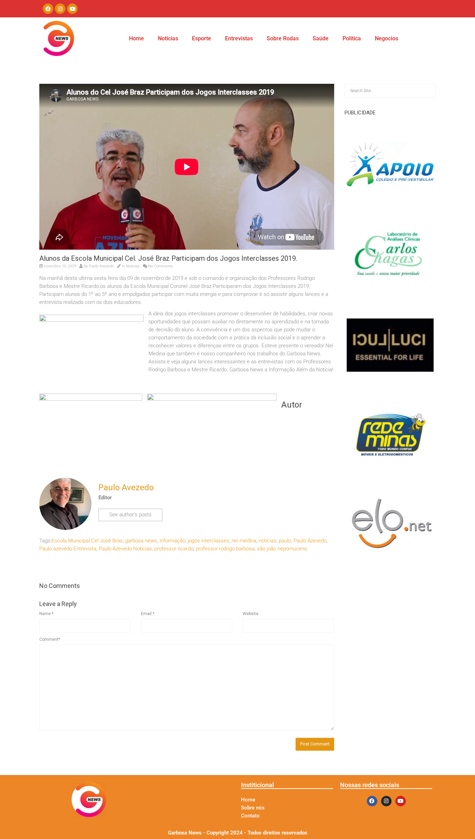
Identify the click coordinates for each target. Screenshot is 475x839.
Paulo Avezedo (101, 266)
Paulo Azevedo (310, 541)
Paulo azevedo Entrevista (67, 549)
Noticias (168, 38)
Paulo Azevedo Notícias (125, 549)
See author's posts (130, 514)
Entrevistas (239, 38)
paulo (285, 541)
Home (136, 38)
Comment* (49, 639)
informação (172, 541)
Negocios (386, 38)
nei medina (244, 541)
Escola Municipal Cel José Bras (87, 541)
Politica (352, 38)
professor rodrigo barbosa (225, 549)
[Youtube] (72, 8)
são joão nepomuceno (282, 549)
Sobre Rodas (283, 38)
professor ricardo (173, 549)
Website (250, 613)
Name (46, 613)
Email (147, 613)
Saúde (321, 38)
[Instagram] (60, 8)
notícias (267, 541)
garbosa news (141, 541)
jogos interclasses (208, 541)
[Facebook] (48, 8)
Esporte (201, 38)
